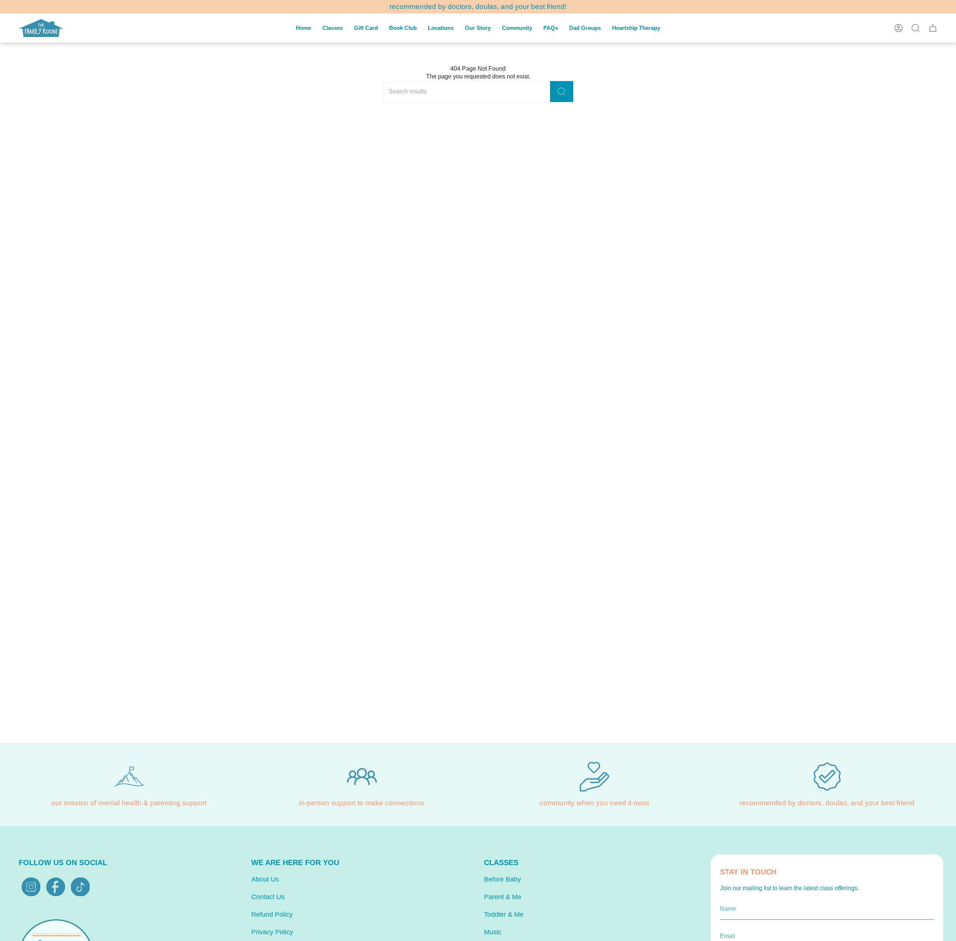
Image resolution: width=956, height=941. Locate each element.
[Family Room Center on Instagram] (31, 886)
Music (493, 932)
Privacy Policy (272, 932)
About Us (265, 879)
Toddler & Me (504, 914)
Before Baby (502, 879)
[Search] (561, 91)
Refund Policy (272, 914)
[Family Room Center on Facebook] (55, 886)
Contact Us (268, 897)
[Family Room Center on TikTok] (80, 886)
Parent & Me (502, 897)
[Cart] (932, 28)
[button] (332, 28)
